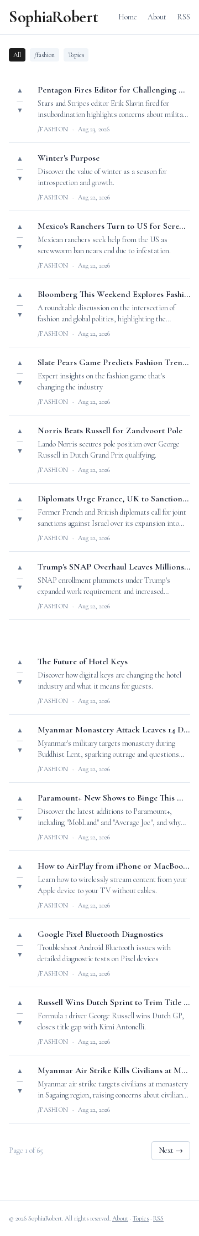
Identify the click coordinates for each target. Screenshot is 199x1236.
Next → (171, 1150)
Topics (76, 55)
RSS (183, 17)
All (17, 55)
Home (127, 17)
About (157, 17)
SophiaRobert (53, 17)
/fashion (44, 55)
